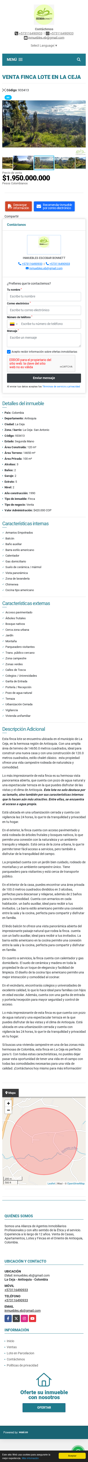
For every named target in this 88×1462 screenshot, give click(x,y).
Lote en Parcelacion (20, 1353)
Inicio (10, 1341)
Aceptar (72, 1455)
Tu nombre (14, 290)
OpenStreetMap (76, 1183)
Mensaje (13, 331)
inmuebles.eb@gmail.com (46, 268)
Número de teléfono (19, 317)
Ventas (12, 1347)
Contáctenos (16, 1359)
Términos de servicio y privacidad (61, 386)
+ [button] (8, 1103)
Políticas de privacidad (22, 1365)
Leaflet (51, 1183)
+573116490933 (30, 33)
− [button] (8, 1110)
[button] (81, 96)
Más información (30, 1458)
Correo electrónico (19, 303)
